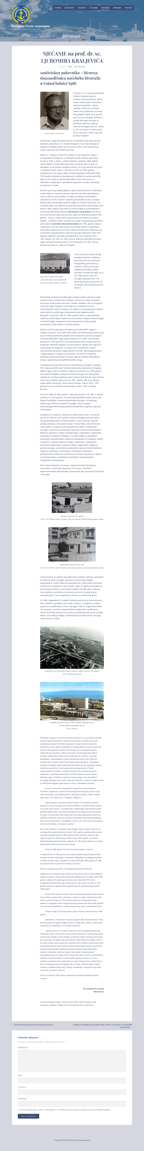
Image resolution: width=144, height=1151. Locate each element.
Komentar (23, 1047)
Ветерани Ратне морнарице (30, 26)
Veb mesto (22, 1099)
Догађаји (105, 7)
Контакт (128, 7)
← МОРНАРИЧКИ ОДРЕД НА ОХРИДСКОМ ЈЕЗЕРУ (32, 1025)
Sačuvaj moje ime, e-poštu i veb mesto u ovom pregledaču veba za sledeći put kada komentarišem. (65, 1110)
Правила (82, 7)
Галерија (94, 7)
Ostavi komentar (79, 67)
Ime (20, 1075)
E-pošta (22, 1087)
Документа (69, 7)
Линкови (117, 7)
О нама (58, 7)
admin (70, 67)
